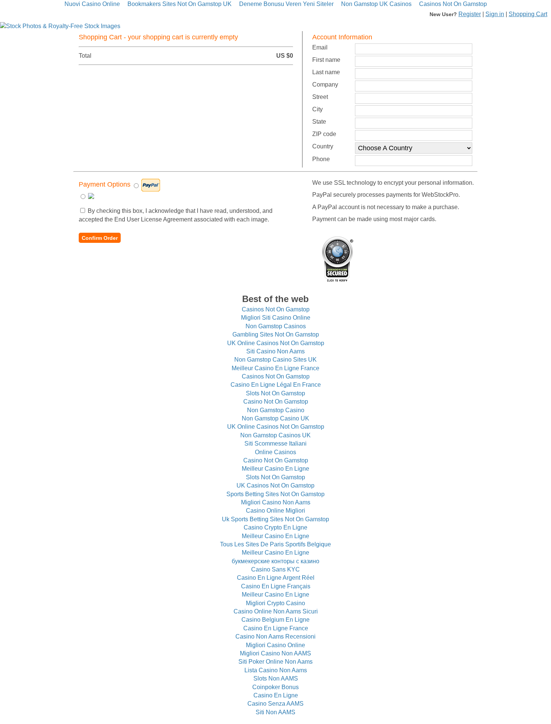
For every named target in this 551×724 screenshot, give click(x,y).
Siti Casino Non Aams (275, 351)
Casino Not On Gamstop (275, 401)
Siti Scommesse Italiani (275, 443)
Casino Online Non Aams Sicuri (276, 611)
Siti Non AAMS (275, 712)
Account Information (342, 37)
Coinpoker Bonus (275, 687)
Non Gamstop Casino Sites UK (275, 359)
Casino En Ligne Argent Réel (275, 577)
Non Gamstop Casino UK (275, 418)
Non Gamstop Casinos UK (275, 435)
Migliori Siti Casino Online (275, 317)
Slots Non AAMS (275, 678)
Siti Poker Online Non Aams (275, 661)
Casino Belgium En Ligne (275, 619)
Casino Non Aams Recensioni (275, 636)
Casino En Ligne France (275, 628)
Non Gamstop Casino (275, 410)
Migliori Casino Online (275, 645)
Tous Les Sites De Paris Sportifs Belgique (275, 544)
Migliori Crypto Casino (275, 603)
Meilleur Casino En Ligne (275, 468)
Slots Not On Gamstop (275, 393)
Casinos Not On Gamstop (276, 309)
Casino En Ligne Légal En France (276, 384)
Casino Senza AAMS (275, 703)
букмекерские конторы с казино (275, 561)
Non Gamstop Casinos (276, 326)
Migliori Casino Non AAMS (275, 653)
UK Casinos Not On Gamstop (275, 485)
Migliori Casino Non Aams (275, 502)
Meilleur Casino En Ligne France (275, 368)
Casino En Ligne (275, 695)
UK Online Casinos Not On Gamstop (275, 343)
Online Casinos (275, 452)
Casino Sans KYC (275, 569)
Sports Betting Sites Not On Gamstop (275, 494)
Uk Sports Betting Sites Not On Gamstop (275, 519)
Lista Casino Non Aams (275, 670)
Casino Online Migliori (275, 510)
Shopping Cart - (158, 37)
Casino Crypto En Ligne (275, 527)
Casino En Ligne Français (275, 586)
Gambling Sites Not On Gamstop (275, 334)
